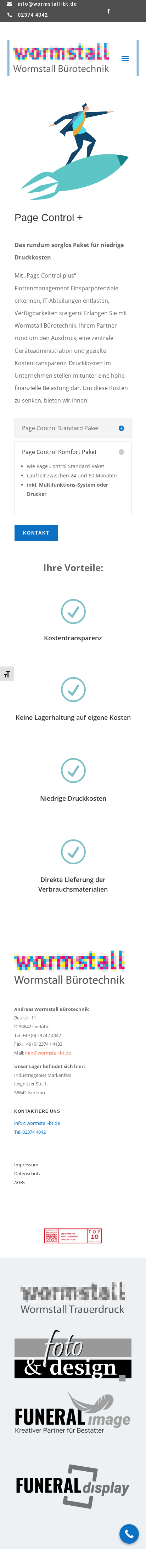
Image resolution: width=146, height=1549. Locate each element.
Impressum (26, 1164)
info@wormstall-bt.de (47, 4)
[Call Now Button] (129, 1534)
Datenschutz (27, 1173)
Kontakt (36, 533)
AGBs (19, 1182)
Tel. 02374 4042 (30, 1132)
